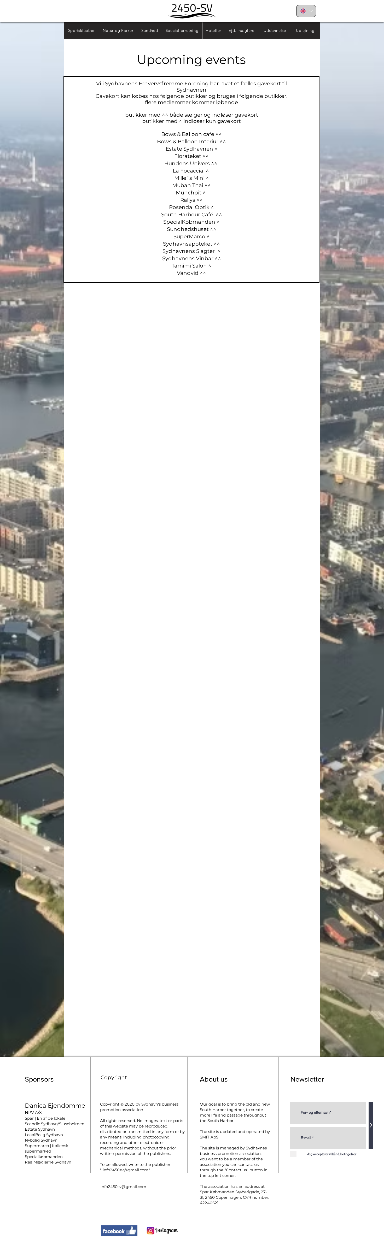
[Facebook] (119, 1230)
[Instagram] (162, 1230)
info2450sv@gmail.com (125, 1169)
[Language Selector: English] (306, 11)
